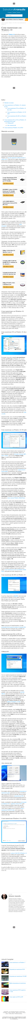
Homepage (6, 1011)
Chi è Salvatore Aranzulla (14, 1011)
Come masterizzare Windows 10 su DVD (13, 127)
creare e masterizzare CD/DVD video (12, 809)
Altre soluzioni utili (11, 125)
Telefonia (14, 12)
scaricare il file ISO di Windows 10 (19, 853)
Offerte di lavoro (19, 1012)
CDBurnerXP (10, 123)
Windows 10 (12, 34)
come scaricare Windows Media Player (16, 498)
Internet (18, 12)
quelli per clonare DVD (16, 803)
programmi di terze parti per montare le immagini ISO (13, 627)
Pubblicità (13, 1012)
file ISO (16, 596)
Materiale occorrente (9, 102)
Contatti (9, 1012)
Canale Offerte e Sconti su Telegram (14, 19)
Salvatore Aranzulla (5, 31)
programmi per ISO (19, 796)
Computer (10, 12)
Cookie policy (11, 1013)
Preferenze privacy (18, 1013)
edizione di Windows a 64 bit (13, 701)
